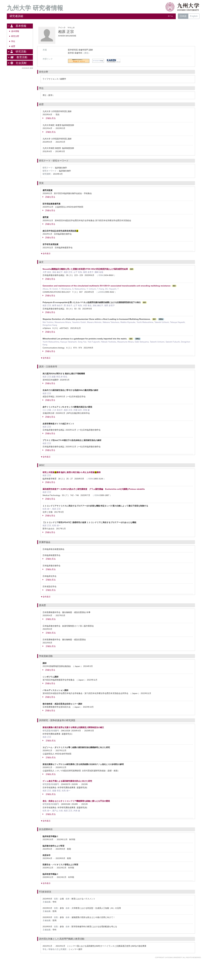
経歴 (13, 46)
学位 (13, 41)
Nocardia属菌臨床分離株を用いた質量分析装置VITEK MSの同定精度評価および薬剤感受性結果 (85, 269)
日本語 (183, 16)
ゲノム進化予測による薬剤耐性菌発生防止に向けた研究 (67, 781)
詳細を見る (50, 118)
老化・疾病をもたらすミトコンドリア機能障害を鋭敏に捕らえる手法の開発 (76, 801)
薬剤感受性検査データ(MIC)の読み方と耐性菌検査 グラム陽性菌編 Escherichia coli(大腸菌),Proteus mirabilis (94, 489)
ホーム (170, 16)
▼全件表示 (46, 253)
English (194, 16)
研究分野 (15, 36)
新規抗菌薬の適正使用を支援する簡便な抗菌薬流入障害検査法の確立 (73, 727)
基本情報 (15, 31)
